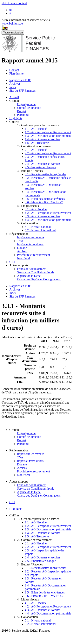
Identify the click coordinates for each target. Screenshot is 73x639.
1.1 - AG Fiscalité (36, 128)
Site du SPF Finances (22, 90)
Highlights (15, 118)
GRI (12, 261)
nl (10, 9)
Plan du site (16, 73)
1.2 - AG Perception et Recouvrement (48, 132)
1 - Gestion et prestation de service (38, 125)
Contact (14, 70)
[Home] (28, 51)
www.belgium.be (12, 23)
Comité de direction (29, 107)
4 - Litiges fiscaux (28, 205)
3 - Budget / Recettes (30, 170)
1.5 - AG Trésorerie (37, 142)
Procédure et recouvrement (33, 254)
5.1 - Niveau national (38, 226)
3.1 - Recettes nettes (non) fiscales (45, 174)
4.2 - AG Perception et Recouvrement (48, 212)
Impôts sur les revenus (30, 237)
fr (10, 13)
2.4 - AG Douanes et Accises (42, 163)
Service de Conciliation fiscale (35, 272)
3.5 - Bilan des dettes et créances (45, 198)
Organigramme (26, 104)
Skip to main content (14, 3)
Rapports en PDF (20, 80)
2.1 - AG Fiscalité (36, 149)
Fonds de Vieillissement (31, 268)
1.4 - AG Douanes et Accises (42, 139)
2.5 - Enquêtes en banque (40, 167)
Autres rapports (18, 265)
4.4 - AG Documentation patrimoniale (48, 219)
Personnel (23, 114)
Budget (21, 111)
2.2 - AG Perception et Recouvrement (48, 153)
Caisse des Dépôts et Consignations (39, 279)
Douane (22, 247)
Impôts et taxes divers (30, 244)
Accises (22, 251)
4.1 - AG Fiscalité (36, 209)
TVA (20, 240)
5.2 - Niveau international (40, 230)
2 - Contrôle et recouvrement (34, 146)
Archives (14, 83)
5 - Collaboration (27, 223)
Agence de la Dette (29, 275)
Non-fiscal (23, 258)
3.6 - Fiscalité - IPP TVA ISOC (44, 202)
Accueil (14, 97)
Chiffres (14, 121)
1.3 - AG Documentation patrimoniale (48, 135)
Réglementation (19, 233)
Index (12, 87)
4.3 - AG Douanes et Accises (42, 216)
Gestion (14, 100)
